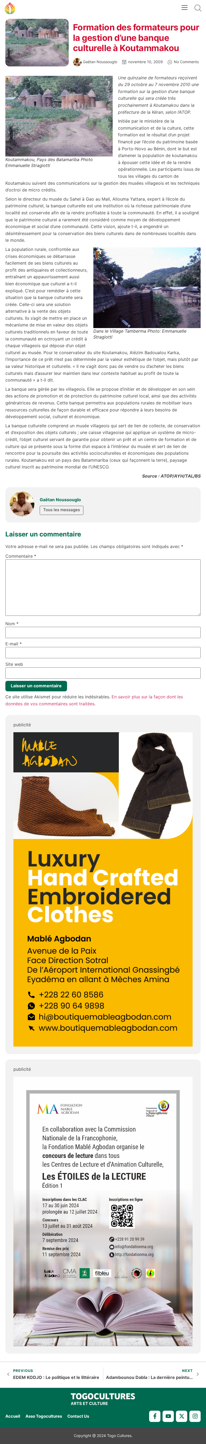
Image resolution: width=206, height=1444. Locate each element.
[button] (184, 8)
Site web (14, 664)
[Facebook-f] (154, 1416)
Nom (12, 623)
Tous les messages (61, 509)
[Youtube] (168, 1416)
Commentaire (20, 556)
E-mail (13, 644)
